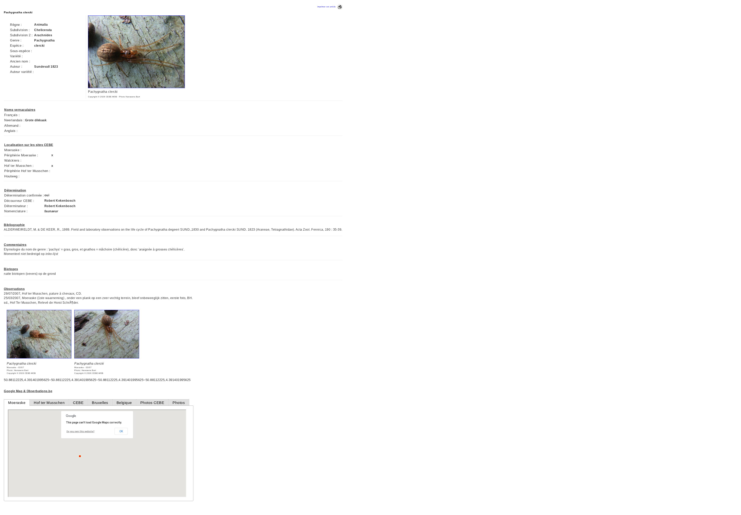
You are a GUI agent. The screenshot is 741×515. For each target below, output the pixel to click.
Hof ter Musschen (49, 403)
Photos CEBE (152, 403)
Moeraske (16, 403)
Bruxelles (100, 403)
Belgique (124, 403)
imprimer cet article (327, 7)
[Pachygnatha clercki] (136, 87)
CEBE (78, 403)
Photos (179, 403)
